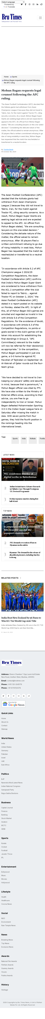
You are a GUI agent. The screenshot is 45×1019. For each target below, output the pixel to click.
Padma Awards (7, 975)
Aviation (4, 822)
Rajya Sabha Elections (9, 793)
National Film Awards (9, 961)
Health (3, 897)
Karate (3, 843)
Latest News (8, 455)
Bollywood (5, 872)
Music (3, 875)
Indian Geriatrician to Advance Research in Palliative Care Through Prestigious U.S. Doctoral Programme (25, 489)
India (24, 438)
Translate (11, 7)
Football (4, 850)
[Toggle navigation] (40, 17)
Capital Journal (7, 808)
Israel (3, 758)
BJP (2, 779)
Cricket (4, 847)
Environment (6, 922)
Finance (4, 811)
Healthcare (5, 900)
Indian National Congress (10, 786)
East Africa (5, 765)
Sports (14, 77)
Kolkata (33, 438)
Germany (4, 750)
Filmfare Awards (7, 965)
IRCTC (3, 825)
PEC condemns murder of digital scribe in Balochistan (20, 475)
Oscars (4, 972)
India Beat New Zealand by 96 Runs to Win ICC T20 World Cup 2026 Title (21, 619)
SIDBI (3, 829)
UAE (2, 761)
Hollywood (5, 883)
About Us (4, 722)
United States (6, 747)
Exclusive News (7, 947)
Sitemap (4, 729)
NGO (3, 918)
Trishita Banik (8, 149)
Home (6, 77)
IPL (2, 858)
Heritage (4, 990)
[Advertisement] (22, 50)
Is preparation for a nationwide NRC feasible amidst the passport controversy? (22, 530)
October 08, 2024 (9, 152)
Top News (7, 511)
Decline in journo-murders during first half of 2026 (23, 500)
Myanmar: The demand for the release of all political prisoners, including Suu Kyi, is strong (24, 555)
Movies (4, 879)
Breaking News (7, 940)
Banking (4, 815)
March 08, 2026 (8, 632)
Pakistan (4, 754)
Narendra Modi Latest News (11, 783)
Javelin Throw (6, 854)
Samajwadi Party (7, 790)
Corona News (6, 904)
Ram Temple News (8, 925)
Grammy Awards (7, 968)
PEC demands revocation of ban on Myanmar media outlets (23, 544)
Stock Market (6, 818)
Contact (4, 725)
